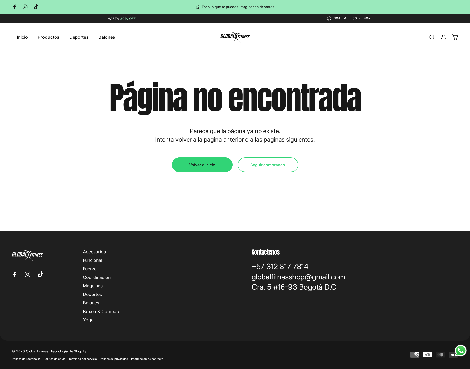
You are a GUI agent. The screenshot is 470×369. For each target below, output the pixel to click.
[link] (280, 266)
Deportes (92, 294)
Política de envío (55, 359)
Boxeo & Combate (101, 311)
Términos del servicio (83, 359)
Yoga (88, 319)
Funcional (92, 260)
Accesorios (94, 251)
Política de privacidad (114, 359)
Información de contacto (147, 359)
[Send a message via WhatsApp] (461, 350)
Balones (91, 302)
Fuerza (90, 268)
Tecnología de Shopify (68, 351)
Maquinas (93, 285)
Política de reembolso (26, 359)
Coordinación (97, 277)
